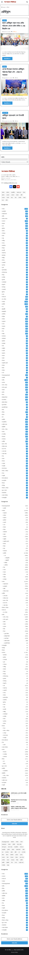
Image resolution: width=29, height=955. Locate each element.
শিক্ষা (3, 331)
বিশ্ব (3, 456)
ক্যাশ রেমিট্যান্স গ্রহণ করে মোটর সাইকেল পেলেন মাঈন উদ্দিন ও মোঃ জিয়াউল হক (13, 26)
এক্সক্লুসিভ (4, 211)
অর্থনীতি (3, 441)
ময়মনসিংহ (3, 245)
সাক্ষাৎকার (3, 439)
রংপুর (3, 238)
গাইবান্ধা (3, 233)
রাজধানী (3, 309)
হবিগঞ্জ (3, 260)
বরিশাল (3, 230)
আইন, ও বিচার (4, 429)
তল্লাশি (3, 350)
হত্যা (3, 200)
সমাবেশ (3, 355)
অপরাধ (3, 208)
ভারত (12, 197)
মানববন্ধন (4, 336)
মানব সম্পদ (4, 448)
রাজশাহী (3, 250)
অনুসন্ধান (3, 321)
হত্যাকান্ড (3, 343)
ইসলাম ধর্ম (4, 296)
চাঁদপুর (3, 274)
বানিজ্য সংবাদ (4, 446)
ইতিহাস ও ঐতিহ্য (5, 487)
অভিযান (3, 192)
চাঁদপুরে (3, 248)
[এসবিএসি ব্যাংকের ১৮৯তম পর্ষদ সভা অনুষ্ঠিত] (5, 795)
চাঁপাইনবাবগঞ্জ (4, 272)
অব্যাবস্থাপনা (4, 213)
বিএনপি (8, 197)
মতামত (3, 431)
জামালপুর (3, 287)
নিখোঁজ (3, 365)
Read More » (7, 58)
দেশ (2, 306)
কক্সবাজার (3, 255)
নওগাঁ (3, 372)
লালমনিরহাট (4, 282)
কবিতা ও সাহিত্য (5, 470)
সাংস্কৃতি (3, 465)
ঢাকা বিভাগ (4, 399)
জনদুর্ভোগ (4, 311)
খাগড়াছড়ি (4, 289)
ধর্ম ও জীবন (4, 299)
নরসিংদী (3, 377)
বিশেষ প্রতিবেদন (5, 478)
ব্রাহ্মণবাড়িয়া (4, 270)
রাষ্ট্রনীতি (3, 426)
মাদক (15, 197)
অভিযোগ (7, 192)
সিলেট (3, 235)
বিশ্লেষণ (3, 436)
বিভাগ (3, 394)
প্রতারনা (3, 326)
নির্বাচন (3, 328)
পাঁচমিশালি (4, 338)
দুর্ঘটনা (3, 392)
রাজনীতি (3, 304)
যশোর (3, 294)
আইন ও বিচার (4, 385)
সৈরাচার (24, 197)
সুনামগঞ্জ (3, 265)
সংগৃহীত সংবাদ (4, 424)
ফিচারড (3, 482)
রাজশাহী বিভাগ (5, 407)
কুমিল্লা (3, 195)
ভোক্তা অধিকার (5, 495)
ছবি (2, 417)
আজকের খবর (19, 192)
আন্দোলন (3, 353)
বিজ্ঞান (3, 367)
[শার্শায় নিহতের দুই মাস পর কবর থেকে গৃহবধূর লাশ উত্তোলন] (5, 802)
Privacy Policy (14, 952)
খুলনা (3, 267)
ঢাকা (3, 226)
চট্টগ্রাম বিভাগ (4, 397)
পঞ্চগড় (3, 243)
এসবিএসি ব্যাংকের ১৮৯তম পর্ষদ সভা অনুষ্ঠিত (18, 793)
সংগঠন (3, 323)
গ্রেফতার (12, 195)
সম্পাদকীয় (4, 434)
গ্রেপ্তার (7, 195)
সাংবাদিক (20, 197)
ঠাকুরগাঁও (3, 284)
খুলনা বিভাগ (4, 404)
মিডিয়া (3, 412)
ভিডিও (3, 414)
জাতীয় (3, 380)
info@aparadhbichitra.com (10, 183)
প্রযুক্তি (3, 348)
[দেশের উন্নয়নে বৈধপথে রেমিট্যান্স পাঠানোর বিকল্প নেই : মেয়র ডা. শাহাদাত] (14, 87)
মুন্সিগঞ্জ (3, 291)
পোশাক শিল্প (4, 451)
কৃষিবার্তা (3, 341)
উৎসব (3, 473)
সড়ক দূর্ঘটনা (4, 480)
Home (3, 7)
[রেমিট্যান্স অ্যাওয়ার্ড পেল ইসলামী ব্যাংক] (14, 131)
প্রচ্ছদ (3, 358)
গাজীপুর (3, 240)
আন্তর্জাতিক (4, 422)
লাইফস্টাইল (4, 492)
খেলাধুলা (3, 463)
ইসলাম (24, 192)
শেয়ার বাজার (4, 453)
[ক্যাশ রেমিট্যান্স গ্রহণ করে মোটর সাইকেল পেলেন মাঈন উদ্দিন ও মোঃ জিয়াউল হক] (14, 41)
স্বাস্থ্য (3, 333)
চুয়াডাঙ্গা (3, 279)
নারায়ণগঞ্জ (4, 252)
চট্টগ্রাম (17, 195)
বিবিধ (3, 409)
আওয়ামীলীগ (13, 192)
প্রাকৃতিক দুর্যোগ (5, 363)
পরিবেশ (3, 389)
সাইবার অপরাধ (4, 218)
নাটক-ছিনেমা (4, 468)
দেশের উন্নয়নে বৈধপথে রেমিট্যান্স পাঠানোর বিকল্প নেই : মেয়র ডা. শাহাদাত (13, 72)
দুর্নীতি (21, 195)
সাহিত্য (3, 370)
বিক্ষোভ (3, 360)
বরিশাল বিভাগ (4, 402)
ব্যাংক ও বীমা (5, 112)
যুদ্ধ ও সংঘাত (4, 490)
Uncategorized (6, 375)
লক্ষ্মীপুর (3, 257)
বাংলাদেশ (3, 197)
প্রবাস (3, 458)
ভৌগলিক (3, 314)
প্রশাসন (3, 382)
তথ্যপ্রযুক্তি (4, 497)
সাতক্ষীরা (3, 277)
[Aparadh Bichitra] (10, 2)
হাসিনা (7, 200)
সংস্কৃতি (3, 475)
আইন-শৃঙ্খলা (4, 387)
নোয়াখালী (3, 262)
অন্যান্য (4, 20)
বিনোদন (3, 461)
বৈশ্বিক (3, 316)
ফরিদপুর (3, 485)
